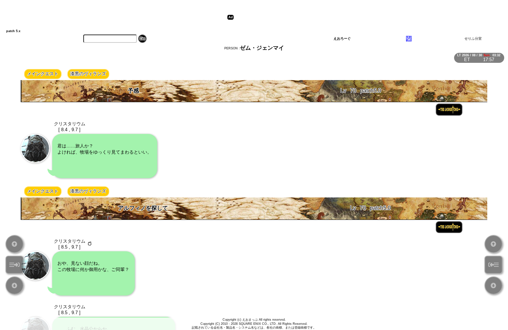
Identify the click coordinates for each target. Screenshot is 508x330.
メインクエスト (42, 73)
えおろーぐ (342, 38)
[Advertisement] (359, 17)
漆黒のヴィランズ (88, 73)
